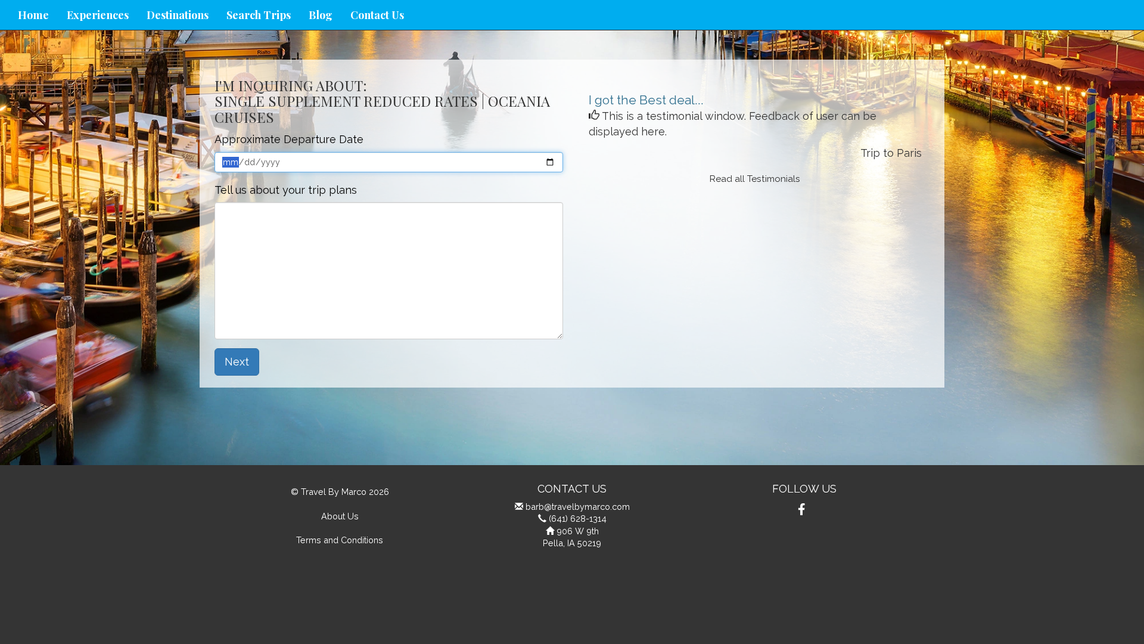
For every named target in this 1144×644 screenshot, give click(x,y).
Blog (320, 15)
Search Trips (258, 15)
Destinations (178, 15)
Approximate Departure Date (288, 139)
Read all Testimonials (755, 179)
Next (237, 361)
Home (33, 15)
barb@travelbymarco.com (578, 506)
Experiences (98, 15)
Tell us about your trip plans (285, 190)
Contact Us (377, 15)
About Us (340, 516)
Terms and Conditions (339, 540)
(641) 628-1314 (578, 518)
